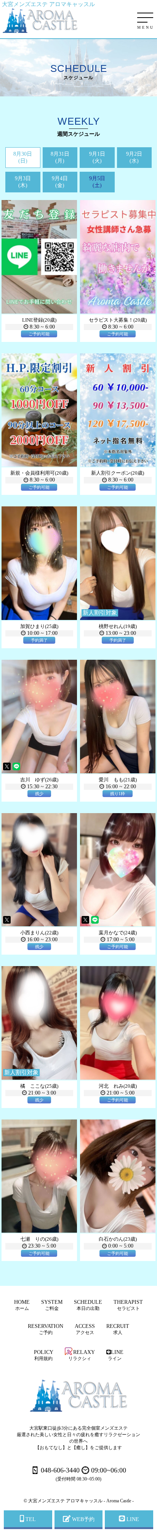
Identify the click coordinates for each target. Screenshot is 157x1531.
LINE (115, 1355)
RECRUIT (117, 1329)
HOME (22, 1305)
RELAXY (81, 1355)
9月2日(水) (134, 157)
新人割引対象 (100, 613)
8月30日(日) (22, 157)
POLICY (43, 1355)
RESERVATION (45, 1329)
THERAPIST (128, 1305)
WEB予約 (82, 1519)
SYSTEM (51, 1305)
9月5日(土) (97, 182)
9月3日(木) (23, 182)
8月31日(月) (60, 157)
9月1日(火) (97, 157)
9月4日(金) (60, 182)
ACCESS (85, 1329)
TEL (30, 1519)
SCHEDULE (88, 1305)
